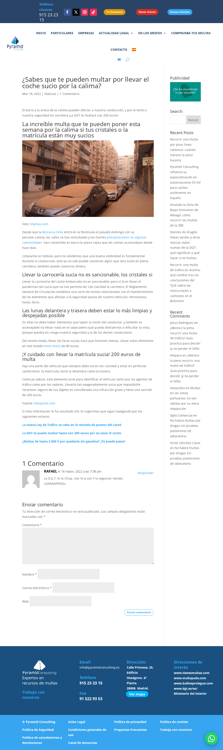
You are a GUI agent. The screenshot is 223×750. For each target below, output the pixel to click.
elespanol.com (44, 403)
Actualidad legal (114, 33)
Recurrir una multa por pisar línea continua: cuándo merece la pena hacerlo (184, 149)
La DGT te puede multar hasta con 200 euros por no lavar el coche (71, 433)
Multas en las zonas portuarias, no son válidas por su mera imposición (185, 398)
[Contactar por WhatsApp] (211, 738)
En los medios (150, 33)
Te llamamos (114, 12)
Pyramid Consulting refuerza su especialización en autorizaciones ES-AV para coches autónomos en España (185, 182)
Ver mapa (137, 694)
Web (25, 601)
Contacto (119, 49)
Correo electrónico (37, 588)
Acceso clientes (180, 12)
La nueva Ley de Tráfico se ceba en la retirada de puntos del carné (71, 425)
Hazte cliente (147, 12)
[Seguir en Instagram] (84, 12)
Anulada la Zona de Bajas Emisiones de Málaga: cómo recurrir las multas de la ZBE (184, 215)
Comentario (32, 525)
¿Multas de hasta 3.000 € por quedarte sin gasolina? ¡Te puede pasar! (73, 441)
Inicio (41, 33)
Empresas (86, 33)
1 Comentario (69, 94)
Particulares (62, 33)
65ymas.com (39, 224)
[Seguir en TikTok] (93, 12)
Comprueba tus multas (191, 33)
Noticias (50, 94)
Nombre (29, 574)
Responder (146, 473)
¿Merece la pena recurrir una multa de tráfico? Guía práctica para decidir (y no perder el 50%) (185, 338)
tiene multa (52, 346)
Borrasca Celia (52, 232)
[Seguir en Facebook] (67, 12)
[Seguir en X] (76, 12)
